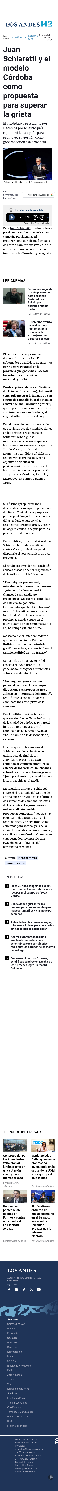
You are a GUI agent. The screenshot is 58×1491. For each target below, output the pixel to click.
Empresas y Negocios (19, 1365)
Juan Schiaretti (15, 863)
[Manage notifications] (50, 1477)
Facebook (9, 1289)
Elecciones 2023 (27, 858)
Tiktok (24, 1289)
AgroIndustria (14, 1374)
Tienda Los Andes (17, 1402)
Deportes (12, 1347)
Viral (9, 1384)
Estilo (10, 1370)
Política (18, 37)
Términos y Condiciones (20, 1411)
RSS (9, 1421)
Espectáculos (14, 1351)
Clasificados (14, 1407)
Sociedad (12, 1337)
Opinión (11, 1361)
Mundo (11, 1356)
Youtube (39, 1289)
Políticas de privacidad (19, 1416)
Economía (12, 1333)
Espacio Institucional (18, 1388)
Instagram (16, 1289)
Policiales (12, 1342)
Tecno (10, 1379)
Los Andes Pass (16, 1398)
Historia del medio (17, 1425)
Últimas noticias (16, 1324)
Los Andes (6, 37)
